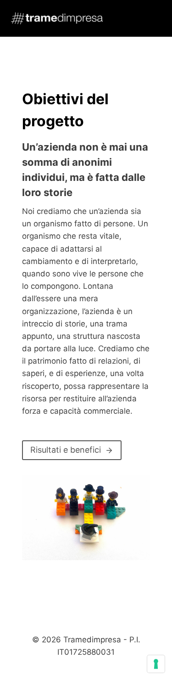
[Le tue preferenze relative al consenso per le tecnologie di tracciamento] (156, 664)
